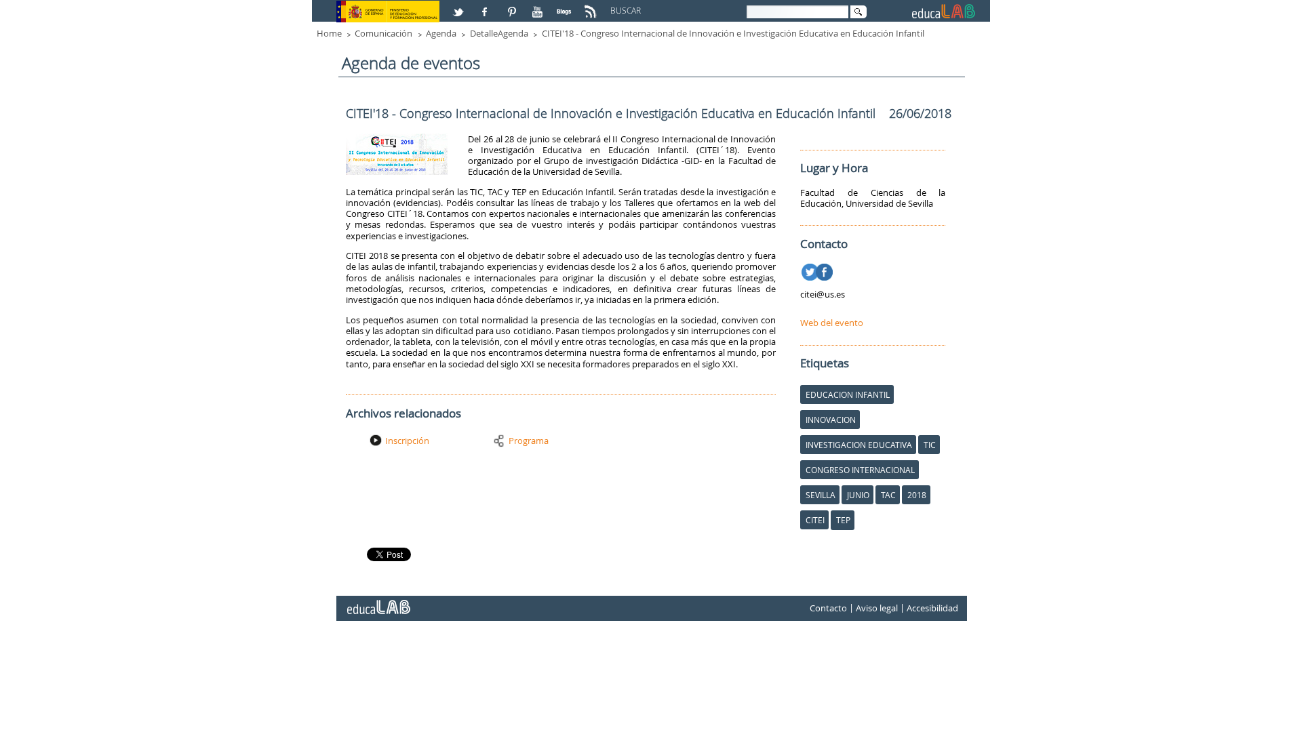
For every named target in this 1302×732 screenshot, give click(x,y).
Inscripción (407, 440)
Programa (529, 440)
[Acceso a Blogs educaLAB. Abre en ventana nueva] (565, 6)
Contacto (828, 608)
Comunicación (383, 33)
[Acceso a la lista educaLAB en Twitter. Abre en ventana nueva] (460, 6)
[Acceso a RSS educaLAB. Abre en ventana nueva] (592, 6)
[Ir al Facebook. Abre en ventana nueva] (825, 270)
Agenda (441, 33)
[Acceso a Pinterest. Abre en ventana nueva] (512, 6)
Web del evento (831, 323)
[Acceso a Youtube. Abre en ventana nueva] (539, 6)
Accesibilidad (932, 608)
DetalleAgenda (499, 33)
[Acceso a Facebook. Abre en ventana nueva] (486, 6)
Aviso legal (877, 608)
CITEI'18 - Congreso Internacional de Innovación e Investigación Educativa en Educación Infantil (733, 33)
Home (329, 33)
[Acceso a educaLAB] (377, 602)
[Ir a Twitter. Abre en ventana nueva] (811, 270)
